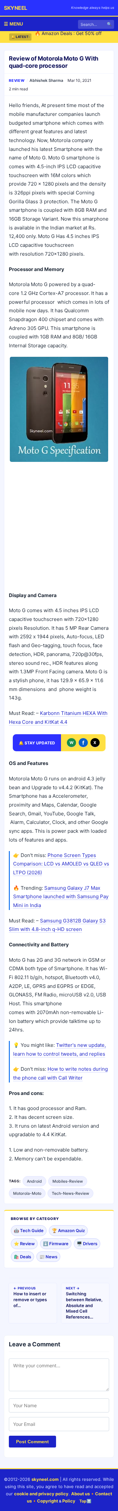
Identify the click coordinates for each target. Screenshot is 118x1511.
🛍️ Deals (22, 1256)
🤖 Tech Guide (29, 1230)
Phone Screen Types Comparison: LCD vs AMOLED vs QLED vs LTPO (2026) (61, 864)
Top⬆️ (85, 1501)
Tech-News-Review (70, 1193)
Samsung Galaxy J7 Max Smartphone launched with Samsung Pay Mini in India (60, 896)
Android (34, 1181)
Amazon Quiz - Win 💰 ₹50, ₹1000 (72, 38)
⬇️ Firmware (56, 1243)
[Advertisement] (59, 527)
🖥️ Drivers (87, 1243)
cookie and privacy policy (41, 1493)
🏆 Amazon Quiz (68, 1230)
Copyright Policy (56, 1500)
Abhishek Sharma (46, 80)
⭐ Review (24, 1243)
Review (17, 80)
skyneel (15, 8)
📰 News (48, 1256)
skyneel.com (45, 1479)
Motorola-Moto (27, 1193)
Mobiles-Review (67, 1181)
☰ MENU (13, 24)
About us (80, 1493)
